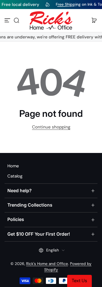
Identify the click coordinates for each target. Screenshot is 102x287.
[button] (16, 20)
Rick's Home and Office (47, 263)
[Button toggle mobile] (8, 20)
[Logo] (51, 20)
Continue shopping (51, 127)
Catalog (14, 176)
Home (13, 166)
